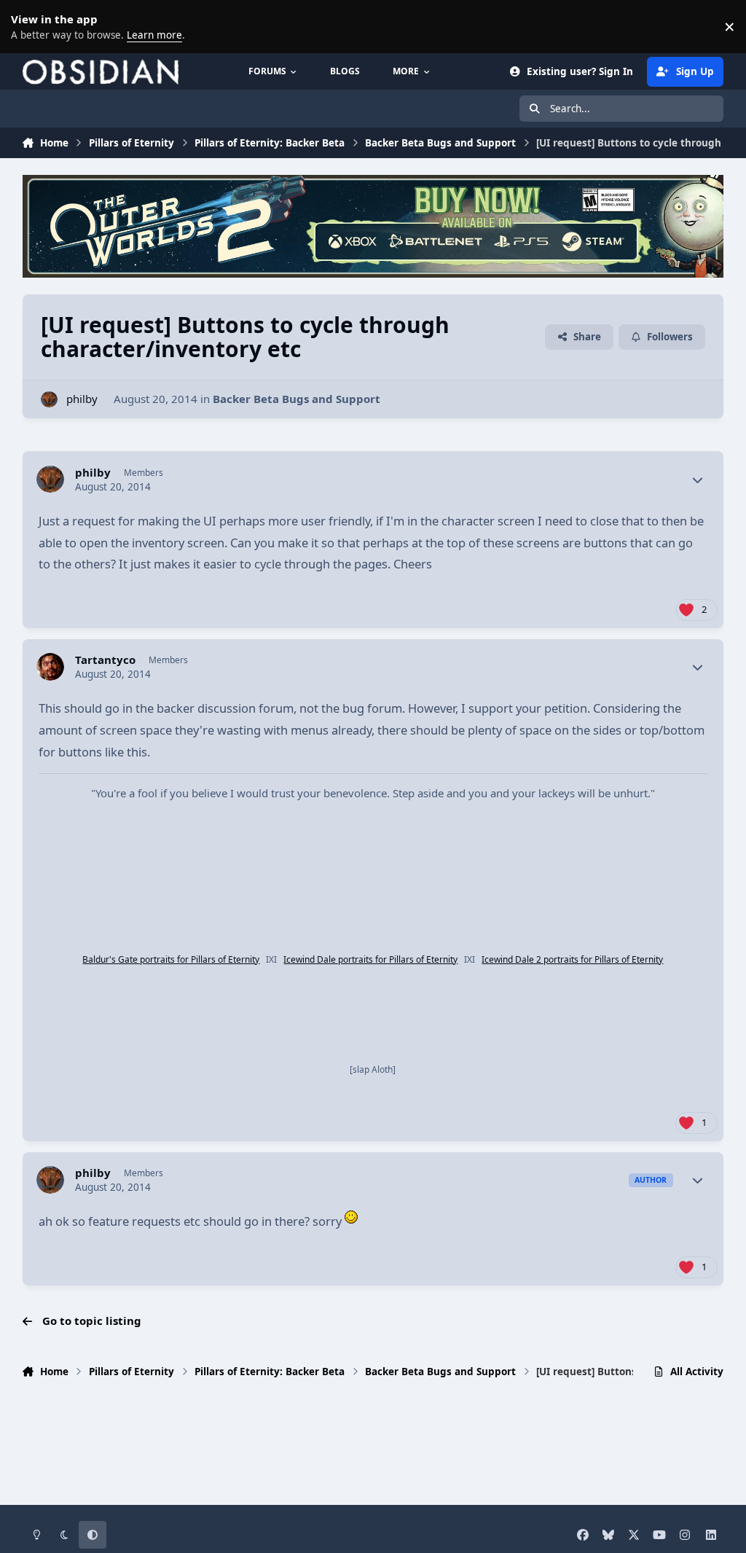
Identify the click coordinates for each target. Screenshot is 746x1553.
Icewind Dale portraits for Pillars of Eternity (370, 959)
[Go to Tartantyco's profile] (50, 667)
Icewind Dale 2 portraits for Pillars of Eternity (572, 959)
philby (82, 398)
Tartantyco (105, 660)
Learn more (29, 26)
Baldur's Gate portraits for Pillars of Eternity (170, 959)
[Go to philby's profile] (49, 399)
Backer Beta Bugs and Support (296, 398)
